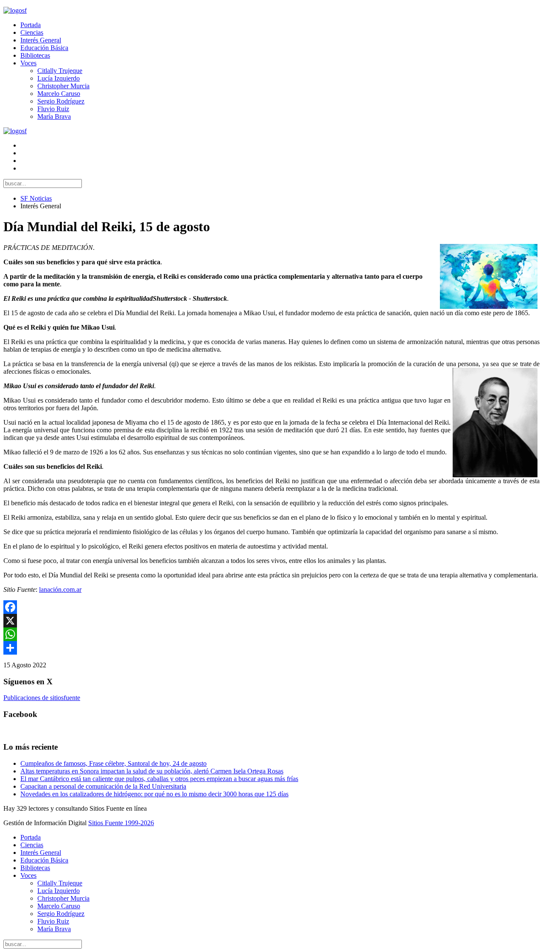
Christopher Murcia (63, 86)
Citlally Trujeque (59, 70)
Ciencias (31, 32)
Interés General (40, 40)
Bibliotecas (35, 55)
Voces (28, 63)
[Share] (271, 648)
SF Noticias (36, 198)
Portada (30, 24)
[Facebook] (271, 607)
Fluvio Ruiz (53, 108)
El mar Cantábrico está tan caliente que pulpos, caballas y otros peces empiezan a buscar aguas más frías (159, 778)
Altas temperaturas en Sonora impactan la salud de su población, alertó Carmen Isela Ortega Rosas (151, 771)
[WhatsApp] (271, 634)
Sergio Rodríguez (60, 101)
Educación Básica (44, 47)
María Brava (54, 116)
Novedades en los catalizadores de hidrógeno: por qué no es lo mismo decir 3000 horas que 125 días (154, 794)
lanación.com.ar (60, 589)
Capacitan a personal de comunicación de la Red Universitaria (103, 786)
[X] (271, 620)
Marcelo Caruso (58, 93)
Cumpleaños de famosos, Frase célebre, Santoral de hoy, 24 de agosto (113, 763)
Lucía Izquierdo (58, 78)
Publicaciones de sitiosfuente (41, 697)
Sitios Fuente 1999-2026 (121, 822)
